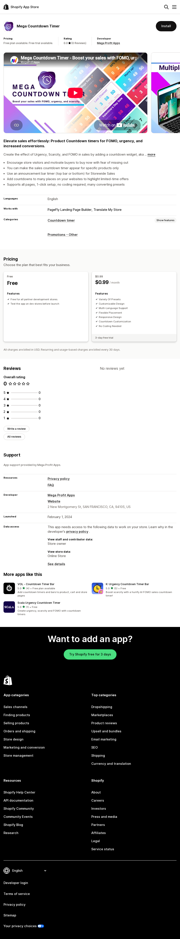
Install (166, 26)
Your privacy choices (20, 926)
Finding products (17, 715)
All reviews (14, 436)
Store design (13, 739)
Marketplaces (102, 715)
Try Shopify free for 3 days (90, 654)
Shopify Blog (13, 825)
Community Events (18, 817)
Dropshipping (101, 707)
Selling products (16, 723)
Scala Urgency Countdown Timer (39, 602)
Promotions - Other (63, 235)
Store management (18, 756)
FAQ (51, 485)
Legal (95, 841)
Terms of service (17, 894)
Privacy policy (59, 479)
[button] (46, 590)
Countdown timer (61, 220)
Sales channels (15, 707)
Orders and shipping (19, 731)
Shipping (98, 756)
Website (54, 501)
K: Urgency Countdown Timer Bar (127, 584)
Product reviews (104, 723)
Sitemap (10, 915)
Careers (97, 800)
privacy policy (77, 532)
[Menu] (174, 7)
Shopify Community (19, 809)
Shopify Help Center (19, 792)
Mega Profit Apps (108, 43)
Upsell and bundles (106, 731)
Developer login (16, 883)
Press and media (104, 817)
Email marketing (103, 739)
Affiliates (98, 833)
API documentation (18, 800)
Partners (98, 825)
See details (56, 564)
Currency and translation (111, 764)
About (96, 792)
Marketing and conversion (24, 747)
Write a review (16, 428)
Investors (98, 809)
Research (11, 833)
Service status (102, 849)
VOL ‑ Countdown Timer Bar (36, 584)
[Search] (166, 7)
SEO (94, 747)
